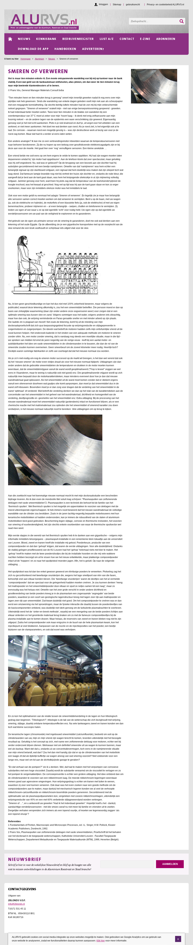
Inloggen (103, 4)
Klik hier (100, 940)
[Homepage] (98, 21)
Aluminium (39, 59)
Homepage (26, 59)
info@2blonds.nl (16, 904)
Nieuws (51, 59)
